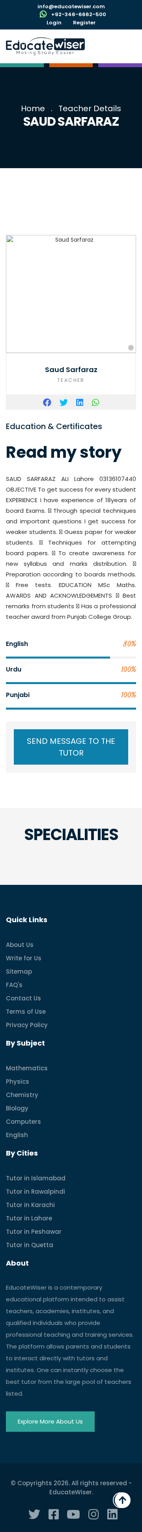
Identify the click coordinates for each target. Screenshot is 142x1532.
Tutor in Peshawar (34, 1231)
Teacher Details (89, 108)
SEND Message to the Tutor (71, 747)
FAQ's (14, 985)
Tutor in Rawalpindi (35, 1191)
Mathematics (27, 1068)
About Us (20, 945)
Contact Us (23, 998)
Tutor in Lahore (29, 1218)
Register (84, 22)
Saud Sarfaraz (71, 369)
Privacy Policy (27, 1025)
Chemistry (22, 1095)
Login (54, 22)
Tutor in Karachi (30, 1205)
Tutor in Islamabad (35, 1178)
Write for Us (23, 958)
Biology (17, 1108)
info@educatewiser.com (71, 6)
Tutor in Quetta (29, 1245)
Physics (17, 1081)
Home (33, 108)
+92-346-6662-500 (78, 14)
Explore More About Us (50, 1421)
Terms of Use (26, 1011)
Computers (23, 1121)
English (17, 1135)
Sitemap (19, 971)
